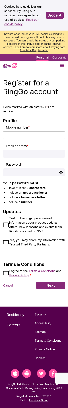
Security (40, 314)
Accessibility (43, 323)
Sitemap (40, 332)
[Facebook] (53, 377)
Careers (13, 325)
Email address (17, 146)
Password (14, 164)
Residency (15, 315)
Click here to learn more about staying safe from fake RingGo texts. (39, 48)
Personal (42, 57)
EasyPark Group (38, 400)
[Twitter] (41, 377)
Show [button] (61, 172)
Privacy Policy (19, 275)
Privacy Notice (45, 349)
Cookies (40, 358)
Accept (54, 15)
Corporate (59, 57)
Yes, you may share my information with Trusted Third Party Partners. (37, 242)
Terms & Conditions (42, 271)
